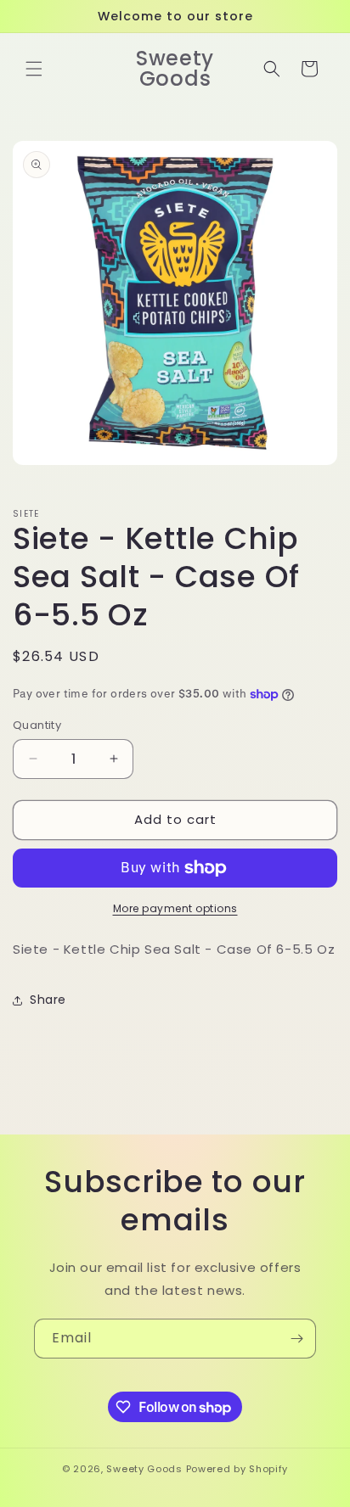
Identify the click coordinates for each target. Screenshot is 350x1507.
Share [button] (48, 999)
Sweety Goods (144, 1469)
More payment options (175, 908)
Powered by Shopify (237, 1469)
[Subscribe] (296, 1339)
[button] (34, 68)
